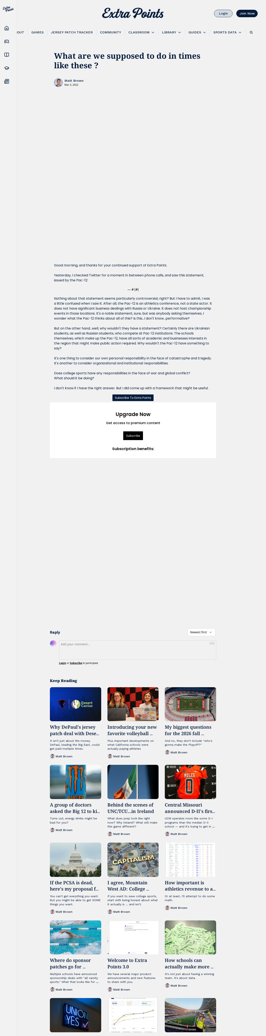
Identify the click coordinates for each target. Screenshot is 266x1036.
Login (62, 663)
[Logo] (133, 13)
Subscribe (133, 436)
